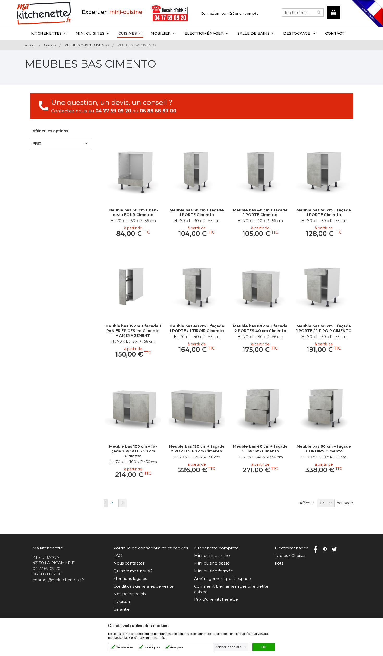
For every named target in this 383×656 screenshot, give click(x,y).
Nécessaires (124, 647)
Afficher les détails (228, 647)
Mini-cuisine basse (212, 563)
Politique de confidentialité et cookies (150, 547)
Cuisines (50, 45)
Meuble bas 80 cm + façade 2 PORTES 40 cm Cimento (260, 328)
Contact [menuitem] (334, 33)
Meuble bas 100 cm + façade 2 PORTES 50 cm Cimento (133, 451)
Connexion (210, 13)
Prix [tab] (37, 143)
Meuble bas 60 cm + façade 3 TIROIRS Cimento (323, 448)
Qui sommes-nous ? (133, 570)
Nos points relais (129, 593)
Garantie (121, 609)
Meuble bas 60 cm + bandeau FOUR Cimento (133, 212)
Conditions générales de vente (143, 586)
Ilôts (279, 563)
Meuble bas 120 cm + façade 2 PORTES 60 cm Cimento (197, 448)
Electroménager (291, 547)
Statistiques (152, 647)
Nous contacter (128, 563)
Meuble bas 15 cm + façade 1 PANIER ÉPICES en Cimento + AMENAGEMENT (133, 331)
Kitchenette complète (216, 547)
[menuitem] (49, 33)
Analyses (176, 647)
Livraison (121, 601)
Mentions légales (130, 578)
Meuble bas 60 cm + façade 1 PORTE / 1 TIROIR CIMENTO (324, 328)
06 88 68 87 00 (158, 110)
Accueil (30, 45)
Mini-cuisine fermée (213, 570)
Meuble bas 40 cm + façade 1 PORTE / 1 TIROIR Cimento (196, 328)
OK (263, 647)
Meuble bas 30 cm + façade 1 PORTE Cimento (197, 212)
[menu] (191, 33)
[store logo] (44, 13)
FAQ (117, 555)
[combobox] (303, 12)
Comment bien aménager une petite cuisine (231, 589)
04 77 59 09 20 (113, 110)
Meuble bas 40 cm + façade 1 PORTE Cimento (260, 212)
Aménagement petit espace (222, 578)
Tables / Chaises (290, 555)
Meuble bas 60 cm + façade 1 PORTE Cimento (323, 212)
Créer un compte (244, 13)
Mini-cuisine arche (212, 555)
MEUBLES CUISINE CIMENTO (87, 45)
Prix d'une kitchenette (216, 599)
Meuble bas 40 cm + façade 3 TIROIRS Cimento (260, 448)
